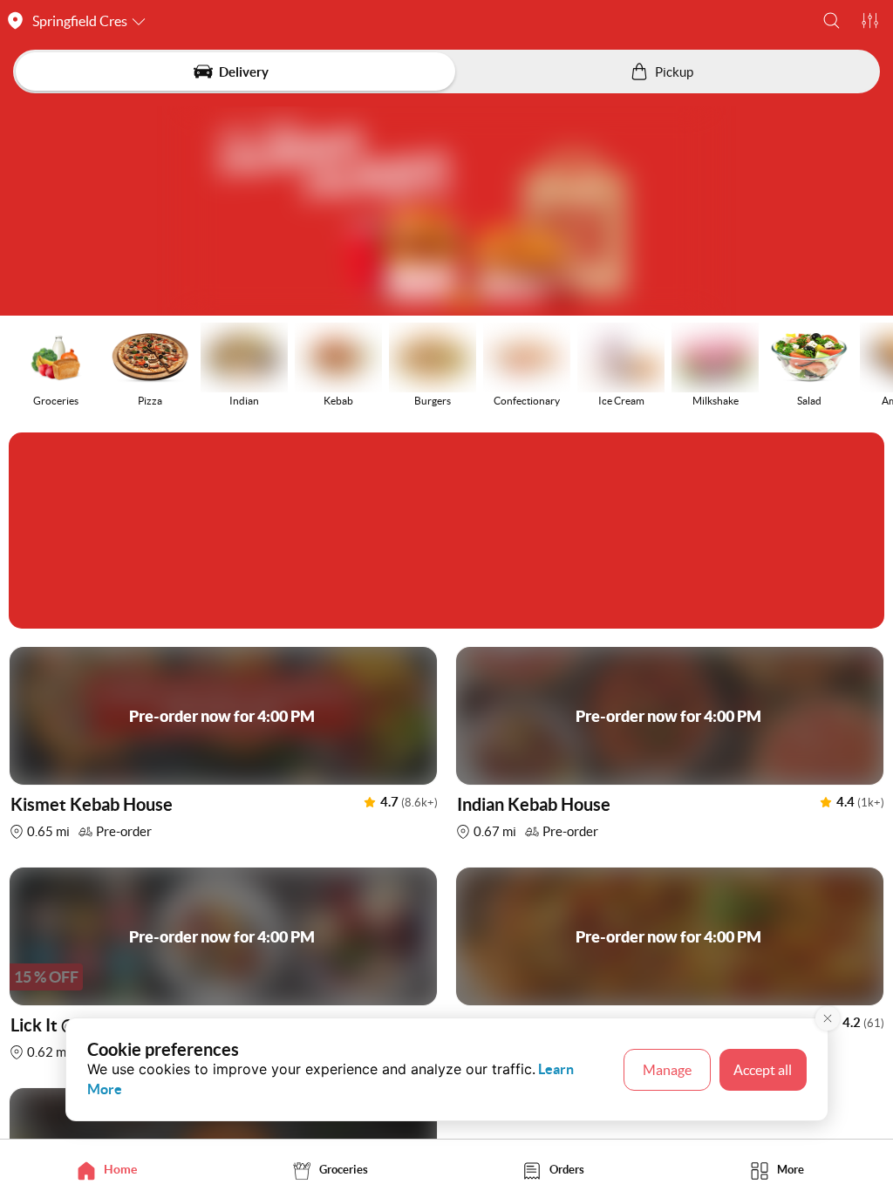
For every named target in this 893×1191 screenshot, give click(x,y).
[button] (831, 20)
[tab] (111, 1169)
